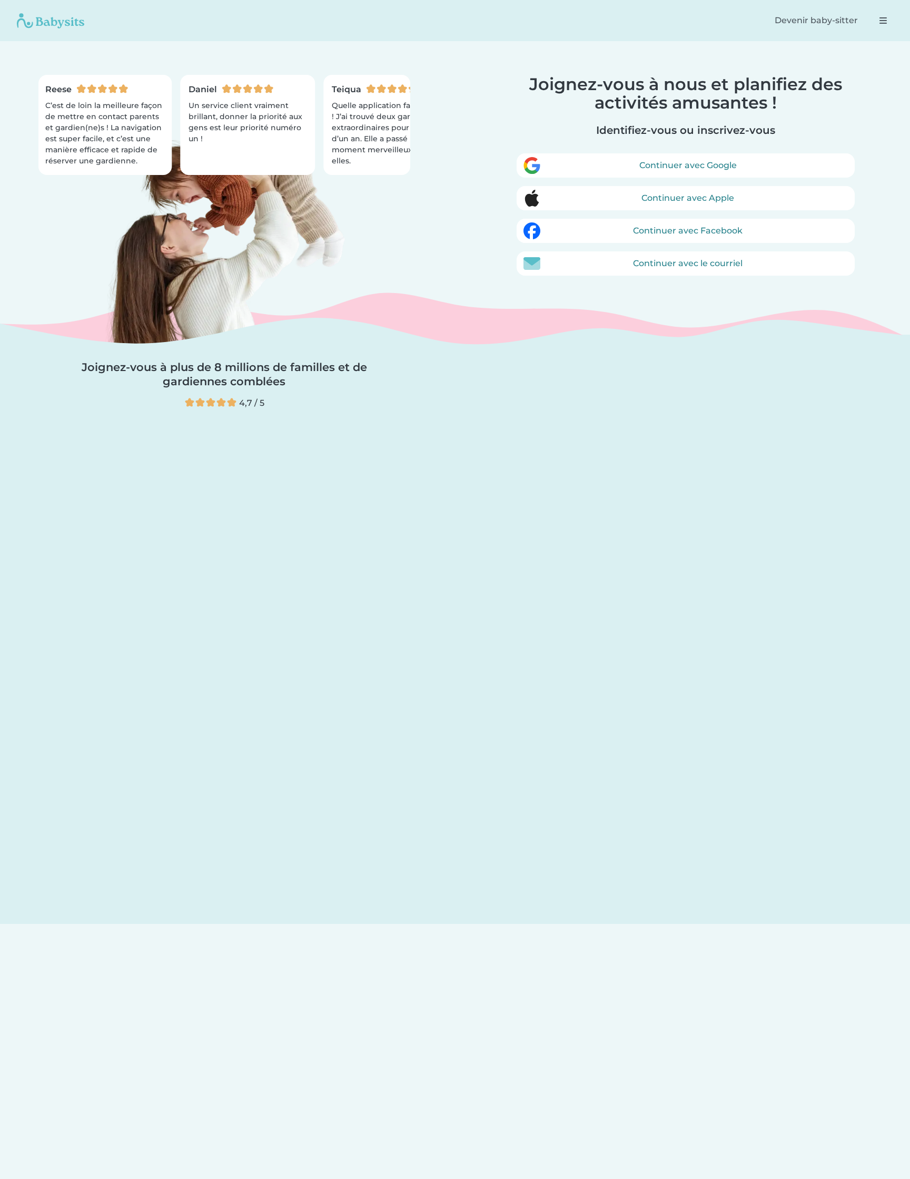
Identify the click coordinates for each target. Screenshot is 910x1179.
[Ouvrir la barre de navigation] (883, 21)
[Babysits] (50, 20)
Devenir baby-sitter (816, 20)
